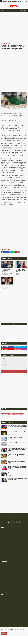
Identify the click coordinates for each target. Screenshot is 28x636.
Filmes (9, 414)
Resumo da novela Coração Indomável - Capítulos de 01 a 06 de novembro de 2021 (17, 432)
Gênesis (3, 416)
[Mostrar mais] (21, 252)
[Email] (18, 252)
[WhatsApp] (13, 252)
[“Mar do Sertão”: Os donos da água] (7, 280)
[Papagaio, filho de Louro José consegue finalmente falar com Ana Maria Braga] (4, 456)
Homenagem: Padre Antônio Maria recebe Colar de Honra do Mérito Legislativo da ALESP (17, 461)
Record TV (4, 414)
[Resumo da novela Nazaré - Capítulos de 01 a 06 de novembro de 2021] (4, 444)
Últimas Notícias (5, 412)
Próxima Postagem (22, 338)
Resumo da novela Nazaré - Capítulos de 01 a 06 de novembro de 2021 (17, 443)
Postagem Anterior (6, 338)
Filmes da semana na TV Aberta (15, 437)
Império (8, 416)
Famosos (21, 412)
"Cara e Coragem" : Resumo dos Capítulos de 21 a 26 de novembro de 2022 (7, 271)
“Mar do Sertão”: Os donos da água (6, 286)
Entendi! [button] (4, 633)
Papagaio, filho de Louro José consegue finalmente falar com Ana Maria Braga (16, 455)
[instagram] (17, 522)
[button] (24, 1)
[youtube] (14, 522)
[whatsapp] (20, 522)
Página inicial (4, 43)
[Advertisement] (14, 27)
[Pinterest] (16, 252)
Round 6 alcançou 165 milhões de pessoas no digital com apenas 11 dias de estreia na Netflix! (17, 467)
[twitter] (11, 522)
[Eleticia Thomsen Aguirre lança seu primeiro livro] (4, 474)
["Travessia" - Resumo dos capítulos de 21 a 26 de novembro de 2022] (4, 480)
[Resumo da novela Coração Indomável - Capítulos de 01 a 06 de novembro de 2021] (4, 433)
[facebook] (8, 522)
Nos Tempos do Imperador (17, 414)
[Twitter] (11, 252)
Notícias (8, 249)
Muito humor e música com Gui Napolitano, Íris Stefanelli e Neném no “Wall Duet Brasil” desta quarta (17, 426)
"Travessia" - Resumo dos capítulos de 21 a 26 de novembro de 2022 (12, 1)
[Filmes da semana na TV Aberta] (4, 439)
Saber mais (3, 630)
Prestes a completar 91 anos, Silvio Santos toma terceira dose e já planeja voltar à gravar (17, 449)
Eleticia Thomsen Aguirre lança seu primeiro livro (15, 473)
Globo (9, 43)
